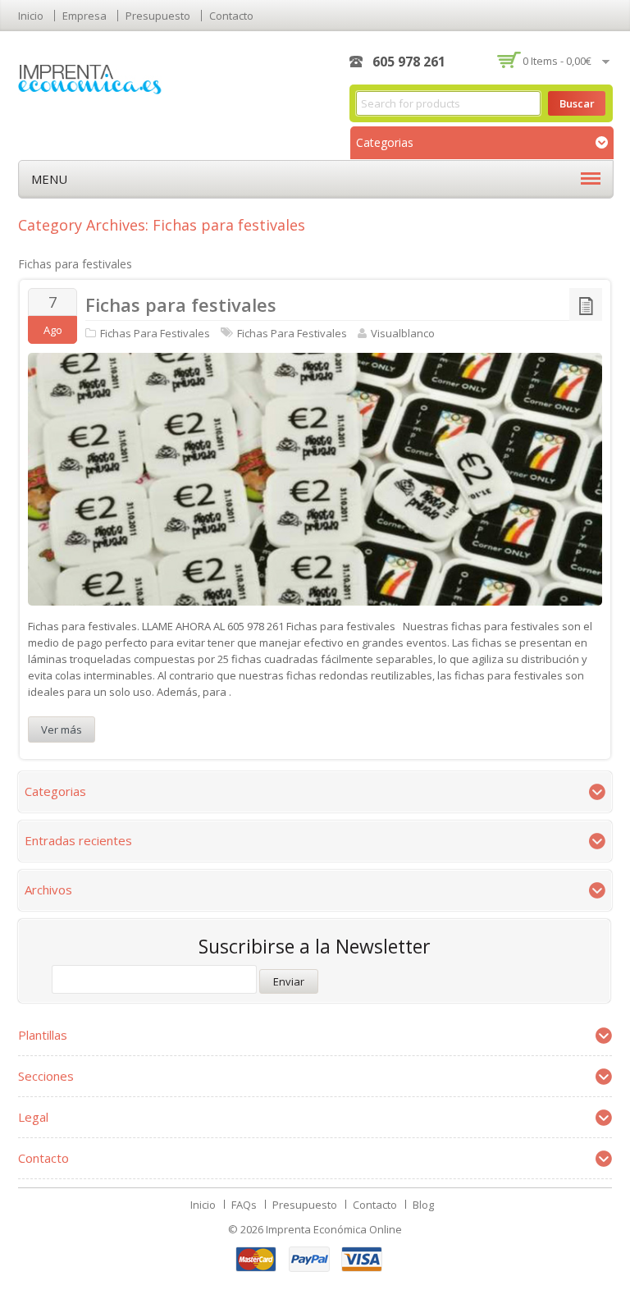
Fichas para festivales (180, 304)
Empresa (84, 15)
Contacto (231, 15)
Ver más (61, 729)
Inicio (30, 15)
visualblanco (403, 333)
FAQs (244, 1204)
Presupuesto (158, 15)
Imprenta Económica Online (334, 1229)
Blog (423, 1204)
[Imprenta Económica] (90, 78)
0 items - (557, 60)
